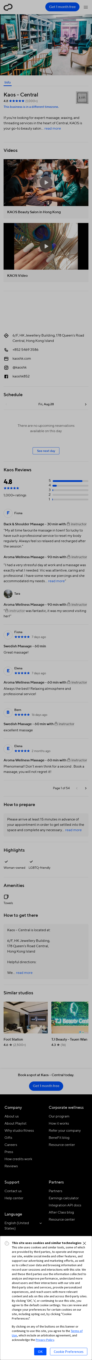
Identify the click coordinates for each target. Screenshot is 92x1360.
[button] (84, 1243)
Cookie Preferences (69, 1351)
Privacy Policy (45, 1340)
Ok (40, 1351)
